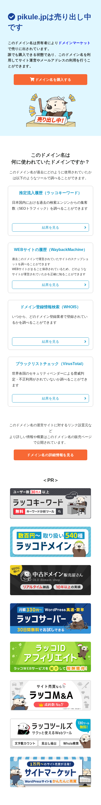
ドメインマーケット (74, 43)
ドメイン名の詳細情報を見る (50, 455)
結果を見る (50, 227)
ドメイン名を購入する (53, 80)
